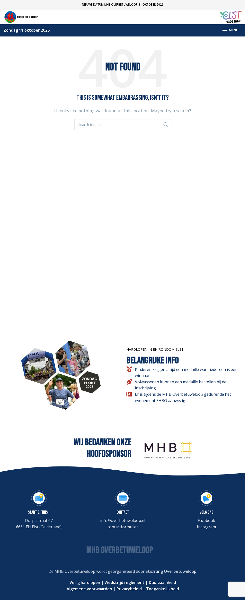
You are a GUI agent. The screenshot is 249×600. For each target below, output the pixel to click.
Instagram (206, 526)
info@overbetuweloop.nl (122, 520)
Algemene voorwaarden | (91, 588)
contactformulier (122, 526)
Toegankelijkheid (162, 588)
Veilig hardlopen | (87, 582)
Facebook (206, 520)
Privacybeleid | (130, 588)
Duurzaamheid (162, 582)
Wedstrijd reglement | (126, 582)
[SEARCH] (165, 124)
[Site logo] (22, 16)
